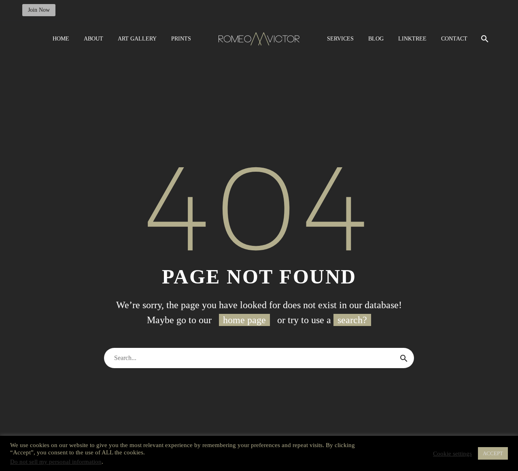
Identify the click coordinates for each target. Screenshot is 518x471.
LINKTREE (412, 39)
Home (61, 39)
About (93, 39)
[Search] (484, 39)
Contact (454, 39)
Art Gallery (137, 39)
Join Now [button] (39, 10)
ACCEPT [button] (493, 453)
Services (340, 39)
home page (244, 320)
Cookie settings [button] (452, 453)
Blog (376, 39)
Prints (181, 39)
